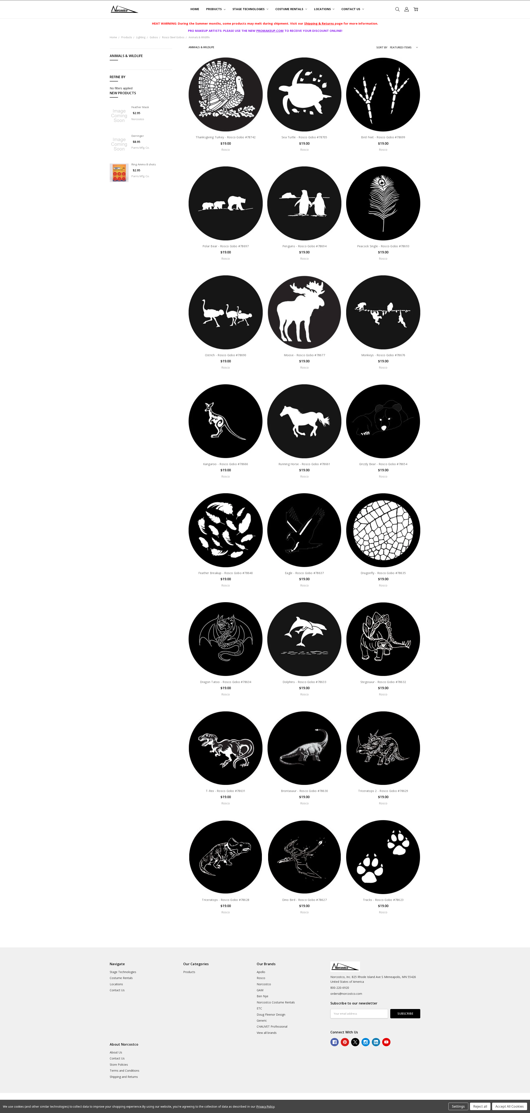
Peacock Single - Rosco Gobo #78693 (383, 246)
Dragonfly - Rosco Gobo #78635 (383, 573)
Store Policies (119, 1064)
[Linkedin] (376, 1042)
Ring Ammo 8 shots (143, 164)
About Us (116, 1052)
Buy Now (225, 885)
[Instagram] (365, 1042)
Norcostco (264, 984)
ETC (259, 1008)
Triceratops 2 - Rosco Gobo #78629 (383, 791)
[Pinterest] (345, 1042)
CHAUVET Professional (272, 1026)
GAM (260, 990)
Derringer (137, 136)
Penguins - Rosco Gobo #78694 (304, 246)
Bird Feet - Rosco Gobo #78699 (383, 137)
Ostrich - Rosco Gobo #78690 (225, 355)
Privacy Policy (265, 1106)
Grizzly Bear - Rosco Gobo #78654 (383, 464)
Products (214, 9)
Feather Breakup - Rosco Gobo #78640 (225, 573)
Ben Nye (262, 996)
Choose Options (225, 123)
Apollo (261, 972)
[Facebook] (334, 1042)
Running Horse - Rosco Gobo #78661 (304, 464)
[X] (355, 1042)
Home (194, 9)
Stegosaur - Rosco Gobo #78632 (383, 682)
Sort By (381, 47)
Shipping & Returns (319, 23)
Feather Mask (140, 107)
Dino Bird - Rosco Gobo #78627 (304, 900)
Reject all (480, 1106)
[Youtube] (386, 1042)
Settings (458, 1106)
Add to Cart (225, 876)
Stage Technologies (248, 9)
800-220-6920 (339, 988)
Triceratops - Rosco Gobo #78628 (225, 900)
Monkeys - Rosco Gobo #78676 (383, 355)
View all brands (267, 1033)
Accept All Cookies (509, 1106)
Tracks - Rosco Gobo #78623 (383, 900)
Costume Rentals (289, 9)
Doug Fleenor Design (271, 1014)
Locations (323, 9)
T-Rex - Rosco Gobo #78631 (225, 791)
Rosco (261, 978)
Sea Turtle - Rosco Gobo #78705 (304, 137)
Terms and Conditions (124, 1070)
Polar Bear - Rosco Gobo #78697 (225, 246)
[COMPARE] (255, 71)
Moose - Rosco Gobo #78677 (304, 355)
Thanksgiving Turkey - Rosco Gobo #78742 (225, 137)
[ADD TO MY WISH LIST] (255, 78)
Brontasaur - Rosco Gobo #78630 (304, 791)
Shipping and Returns (124, 1077)
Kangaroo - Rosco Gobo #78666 (225, 464)
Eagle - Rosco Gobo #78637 (304, 573)
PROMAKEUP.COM (270, 31)
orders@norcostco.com (346, 994)
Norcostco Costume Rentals (276, 1002)
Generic (262, 1020)
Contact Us (351, 9)
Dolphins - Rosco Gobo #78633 (304, 682)
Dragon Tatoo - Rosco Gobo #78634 (225, 682)
